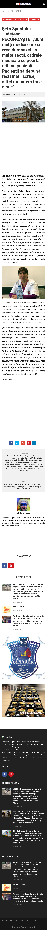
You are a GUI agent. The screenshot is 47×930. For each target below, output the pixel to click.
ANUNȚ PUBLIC (20, 606)
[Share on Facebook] (11, 443)
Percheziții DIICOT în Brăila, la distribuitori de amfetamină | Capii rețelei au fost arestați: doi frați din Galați (23, 486)
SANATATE (22, 19)
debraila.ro (10, 94)
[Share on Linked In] (34, 443)
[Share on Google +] (23, 443)
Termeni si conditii (28, 927)
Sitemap (15, 927)
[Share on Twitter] (17, 443)
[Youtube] (11, 565)
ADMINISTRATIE (8, 19)
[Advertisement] (23, 149)
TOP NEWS (34, 19)
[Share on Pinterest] (29, 443)
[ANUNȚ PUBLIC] (6, 609)
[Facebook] (4, 565)
